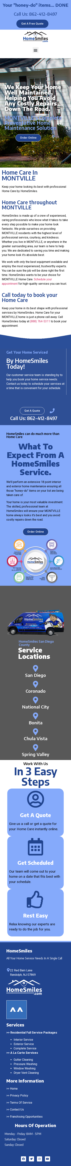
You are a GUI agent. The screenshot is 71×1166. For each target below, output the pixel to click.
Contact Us (17, 1109)
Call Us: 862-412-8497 (35, 14)
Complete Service (25, 1048)
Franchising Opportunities (26, 1116)
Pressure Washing (25, 1064)
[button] (36, 50)
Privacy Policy (19, 1095)
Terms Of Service (21, 1102)
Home (14, 1088)
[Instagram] (39, 1158)
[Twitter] (31, 1158)
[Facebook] (23, 1158)
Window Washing (25, 1068)
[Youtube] (47, 1158)
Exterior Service (24, 1044)
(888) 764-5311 (40, 321)
